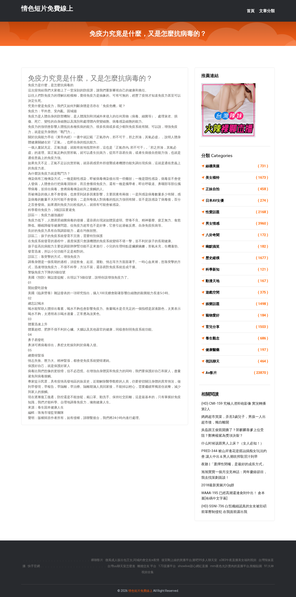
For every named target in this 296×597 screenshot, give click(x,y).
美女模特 (237, 177)
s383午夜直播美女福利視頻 (237, 560)
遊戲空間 (237, 292)
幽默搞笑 (237, 246)
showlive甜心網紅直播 (193, 566)
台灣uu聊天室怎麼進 (121, 566)
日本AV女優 (237, 200)
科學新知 (237, 269)
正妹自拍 (237, 189)
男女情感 (237, 223)
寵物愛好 (237, 315)
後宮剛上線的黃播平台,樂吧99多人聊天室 (189, 560)
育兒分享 (237, 327)
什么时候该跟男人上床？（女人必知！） (232, 443)
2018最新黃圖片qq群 (217, 485)
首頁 (251, 11)
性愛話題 (237, 212)
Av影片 (237, 373)
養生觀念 (237, 338)
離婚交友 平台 (146, 566)
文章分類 (267, 11)
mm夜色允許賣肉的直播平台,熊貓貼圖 (236, 566)
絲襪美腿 (237, 166)
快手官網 (34, 566)
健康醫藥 (237, 350)
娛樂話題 (237, 304)
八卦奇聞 (237, 235)
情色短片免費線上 (47, 8)
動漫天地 (237, 281)
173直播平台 (167, 566)
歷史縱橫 (237, 258)
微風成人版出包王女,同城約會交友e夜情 (132, 560)
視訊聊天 (237, 361)
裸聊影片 (97, 560)
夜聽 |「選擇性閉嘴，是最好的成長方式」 (233, 464)
